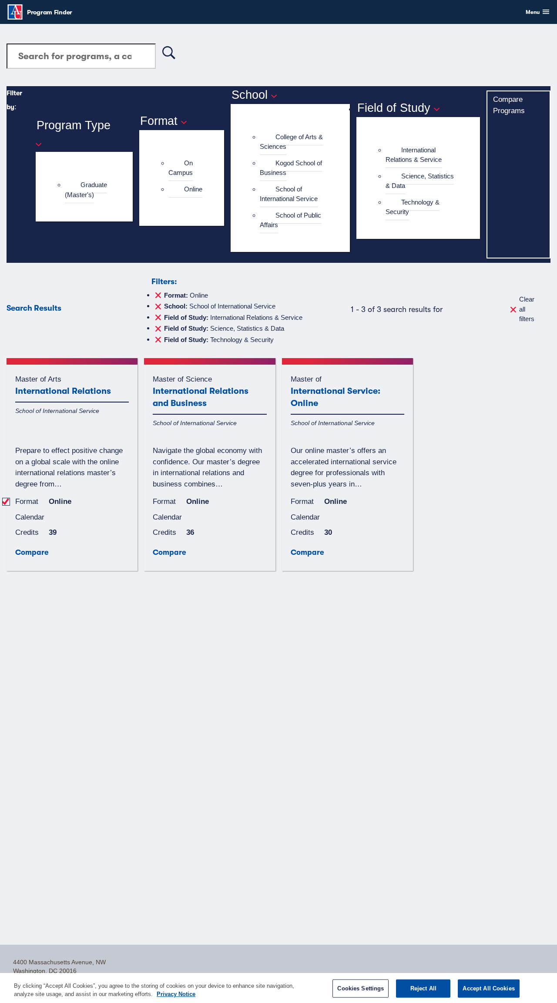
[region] (278, 988)
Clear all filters (526, 308)
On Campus (180, 168)
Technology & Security (413, 207)
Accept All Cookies (488, 988)
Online (193, 189)
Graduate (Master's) (86, 189)
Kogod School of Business (291, 168)
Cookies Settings (360, 988)
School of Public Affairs (290, 220)
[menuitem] (88, 190)
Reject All (423, 988)
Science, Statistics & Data (420, 181)
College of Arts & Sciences (291, 142)
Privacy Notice (176, 994)
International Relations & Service (414, 155)
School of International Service (289, 194)
